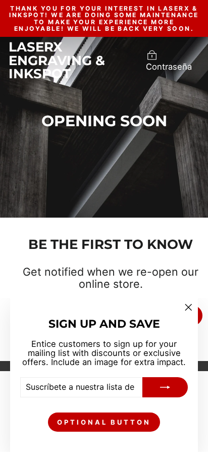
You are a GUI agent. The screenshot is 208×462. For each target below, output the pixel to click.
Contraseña (169, 67)
